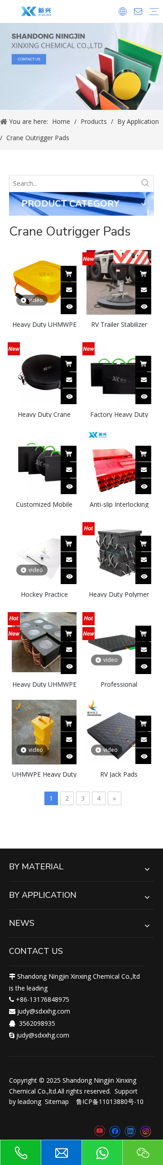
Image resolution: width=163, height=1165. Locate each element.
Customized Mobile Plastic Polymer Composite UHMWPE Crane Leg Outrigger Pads (44, 504)
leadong (29, 1101)
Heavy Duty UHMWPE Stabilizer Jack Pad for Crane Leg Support (44, 324)
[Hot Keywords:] (145, 183)
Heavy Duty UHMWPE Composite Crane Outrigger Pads (44, 684)
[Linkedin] (130, 1131)
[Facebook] (114, 1131)
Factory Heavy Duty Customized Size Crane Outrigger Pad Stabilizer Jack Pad (119, 414)
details (74, 303)
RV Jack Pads (119, 774)
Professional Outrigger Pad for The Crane (119, 684)
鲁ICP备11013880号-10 (110, 1101)
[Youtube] (99, 1131)
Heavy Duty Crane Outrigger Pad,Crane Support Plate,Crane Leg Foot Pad (44, 414)
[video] (44, 281)
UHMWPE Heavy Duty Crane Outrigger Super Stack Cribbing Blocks (44, 774)
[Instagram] (146, 1131)
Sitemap (57, 1101)
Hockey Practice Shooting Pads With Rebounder (44, 594)
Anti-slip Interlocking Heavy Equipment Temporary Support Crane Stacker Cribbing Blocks (119, 504)
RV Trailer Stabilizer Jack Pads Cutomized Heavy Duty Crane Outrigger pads (119, 324)
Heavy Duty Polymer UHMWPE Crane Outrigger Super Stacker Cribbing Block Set (119, 594)
